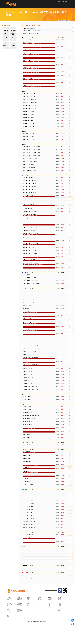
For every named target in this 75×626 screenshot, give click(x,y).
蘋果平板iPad (13, 27)
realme (13, 40)
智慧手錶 (28, 600)
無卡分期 (39, 598)
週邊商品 (28, 597)
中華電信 (29, 30)
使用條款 (49, 605)
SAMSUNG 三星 (6, 34)
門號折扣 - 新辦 (19, 599)
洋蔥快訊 (59, 597)
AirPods (6, 30)
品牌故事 (49, 600)
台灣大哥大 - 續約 (19, 608)
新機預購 (59, 608)
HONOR (13, 45)
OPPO (6, 40)
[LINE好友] (52, 590)
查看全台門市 (21, 591)
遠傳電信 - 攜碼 (19, 609)
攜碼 (29, 28)
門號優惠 (59, 604)
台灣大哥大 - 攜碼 (19, 605)
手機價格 (8, 597)
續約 (35, 28)
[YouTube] (48, 590)
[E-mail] (54, 590)
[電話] (56, 590)
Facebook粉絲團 (60, 590)
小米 (6, 37)
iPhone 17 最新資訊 (61, 600)
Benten (5, 48)
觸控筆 (28, 599)
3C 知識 (59, 610)
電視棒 (28, 605)
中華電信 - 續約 (19, 604)
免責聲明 (49, 604)
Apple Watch (13, 30)
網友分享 (59, 609)
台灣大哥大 (35, 30)
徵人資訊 (49, 603)
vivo (6, 42)
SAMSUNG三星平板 (13, 34)
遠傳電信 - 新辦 (19, 610)
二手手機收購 (40, 599)
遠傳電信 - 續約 (19, 611)
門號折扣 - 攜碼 (19, 598)
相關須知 (62, 1)
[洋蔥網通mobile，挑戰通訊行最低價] (11, 4)
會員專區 (66, 1)
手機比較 (59, 605)
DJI (27, 608)
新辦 (32, 28)
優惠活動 (59, 599)
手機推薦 (59, 603)
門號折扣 (18, 597)
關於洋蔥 (59, 1)
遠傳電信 (39, 30)
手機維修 (39, 600)
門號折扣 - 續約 (19, 600)
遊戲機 (28, 604)
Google (13, 42)
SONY (13, 37)
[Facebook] (46, 590)
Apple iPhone (6, 27)
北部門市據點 (50, 598)
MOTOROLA (6, 45)
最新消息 (59, 598)
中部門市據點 (50, 599)
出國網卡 (28, 598)
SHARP (13, 48)
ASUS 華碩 (8, 611)
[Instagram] (50, 590)
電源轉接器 (29, 603)
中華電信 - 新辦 (19, 603)
